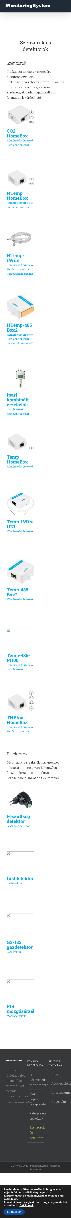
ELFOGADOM (14, 1212)
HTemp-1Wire (15, 257)
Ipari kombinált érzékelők (18, 400)
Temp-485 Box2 (17, 592)
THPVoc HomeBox (17, 719)
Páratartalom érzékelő (20, 273)
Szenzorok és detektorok (35, 1132)
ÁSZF (55, 1075)
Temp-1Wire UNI (20, 524)
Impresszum (57, 1092)
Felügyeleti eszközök (35, 1116)
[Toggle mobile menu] (64, 6)
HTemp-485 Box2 (19, 327)
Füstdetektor (14, 883)
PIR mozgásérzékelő (24, 1008)
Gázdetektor (14, 952)
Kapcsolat (57, 1101)
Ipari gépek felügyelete (35, 1099)
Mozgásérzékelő (16, 1016)
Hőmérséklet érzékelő (20, 140)
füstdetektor (20, 878)
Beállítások (26, 1205)
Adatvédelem (57, 1083)
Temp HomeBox (17, 459)
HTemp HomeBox (17, 195)
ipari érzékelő (15, 409)
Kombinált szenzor (18, 144)
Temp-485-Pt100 (18, 657)
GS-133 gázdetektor (20, 944)
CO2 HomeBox (17, 133)
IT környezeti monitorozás (35, 1080)
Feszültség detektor (18, 818)
